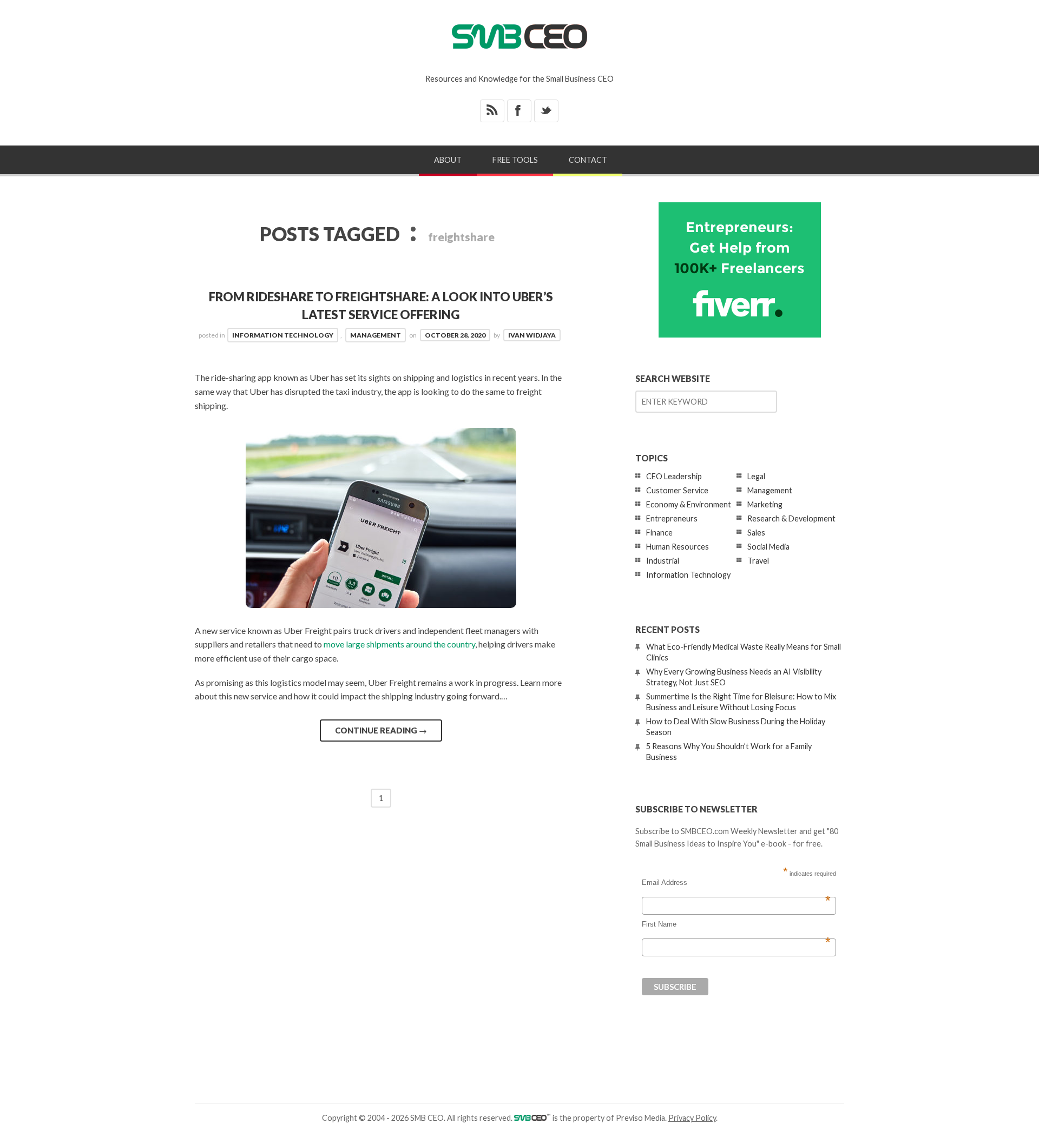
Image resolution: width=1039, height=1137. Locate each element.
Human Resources (677, 546)
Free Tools (515, 159)
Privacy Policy (692, 1117)
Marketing (764, 504)
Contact (588, 159)
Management (375, 335)
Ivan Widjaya (532, 335)
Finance (659, 532)
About (448, 159)
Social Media (768, 546)
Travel (758, 560)
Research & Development (791, 518)
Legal (756, 476)
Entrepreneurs (672, 518)
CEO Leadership (674, 476)
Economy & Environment (688, 504)
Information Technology (282, 335)
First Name (736, 924)
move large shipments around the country (399, 644)
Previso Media (640, 1117)
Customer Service (677, 490)
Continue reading (381, 730)
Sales (756, 532)
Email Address (736, 883)
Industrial (662, 560)
